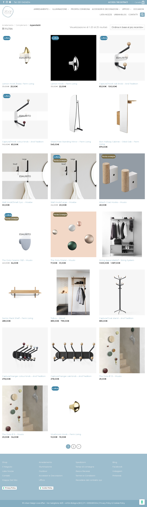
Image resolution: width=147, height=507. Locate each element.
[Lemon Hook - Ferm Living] (73, 58)
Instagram (117, 471)
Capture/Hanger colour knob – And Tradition (24, 376)
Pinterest (116, 475)
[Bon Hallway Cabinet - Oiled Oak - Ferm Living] (122, 116)
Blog (114, 462)
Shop (4, 462)
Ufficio (125, 9)
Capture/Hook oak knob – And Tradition (118, 84)
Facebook (117, 467)
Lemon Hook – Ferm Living (64, 84)
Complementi (21, 25)
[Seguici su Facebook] (4, 2)
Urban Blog (120, 14)
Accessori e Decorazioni (50, 475)
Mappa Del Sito (9, 480)
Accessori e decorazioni (105, 9)
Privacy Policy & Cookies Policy (112, 503)
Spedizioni (81, 462)
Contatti (133, 14)
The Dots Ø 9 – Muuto (13, 434)
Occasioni (138, 9)
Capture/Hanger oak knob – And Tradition (71, 376)
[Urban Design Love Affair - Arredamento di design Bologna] (11, 12)
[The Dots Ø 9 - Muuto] (25, 408)
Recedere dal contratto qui (89, 480)
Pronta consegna (80, 9)
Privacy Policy (10, 488)
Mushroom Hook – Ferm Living (66, 434)
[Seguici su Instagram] (7, 2)
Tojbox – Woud (58, 318)
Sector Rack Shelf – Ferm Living (17, 318)
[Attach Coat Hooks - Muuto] (122, 176)
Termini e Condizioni (85, 475)
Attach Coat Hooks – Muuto (113, 202)
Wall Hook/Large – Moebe (63, 202)
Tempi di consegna (85, 467)
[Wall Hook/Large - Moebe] (73, 176)
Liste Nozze (8, 471)
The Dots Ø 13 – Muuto (110, 376)
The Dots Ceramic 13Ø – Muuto (17, 260)
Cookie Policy (47, 488)
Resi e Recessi (83, 471)
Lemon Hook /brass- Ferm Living (18, 84)
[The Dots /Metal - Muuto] (73, 234)
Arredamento (41, 9)
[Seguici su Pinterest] (10, 2)
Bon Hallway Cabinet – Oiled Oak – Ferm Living (119, 142)
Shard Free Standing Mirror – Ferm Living (71, 141)
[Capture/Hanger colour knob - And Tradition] (25, 350)
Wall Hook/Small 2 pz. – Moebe (17, 202)
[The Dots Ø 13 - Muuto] (122, 350)
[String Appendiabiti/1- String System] (122, 234)
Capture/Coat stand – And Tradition (116, 318)
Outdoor (43, 471)
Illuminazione (60, 9)
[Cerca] (142, 14)
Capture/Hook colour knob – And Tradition (22, 141)
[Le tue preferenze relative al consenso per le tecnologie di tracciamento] (142, 502)
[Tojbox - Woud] (73, 292)
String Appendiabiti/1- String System (116, 260)
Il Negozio (7, 467)
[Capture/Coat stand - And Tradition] (122, 292)
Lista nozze (106, 14)
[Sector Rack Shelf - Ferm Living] (25, 292)
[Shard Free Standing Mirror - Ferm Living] (73, 116)
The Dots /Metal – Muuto (63, 260)
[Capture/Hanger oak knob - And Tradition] (73, 350)
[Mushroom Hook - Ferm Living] (73, 408)
